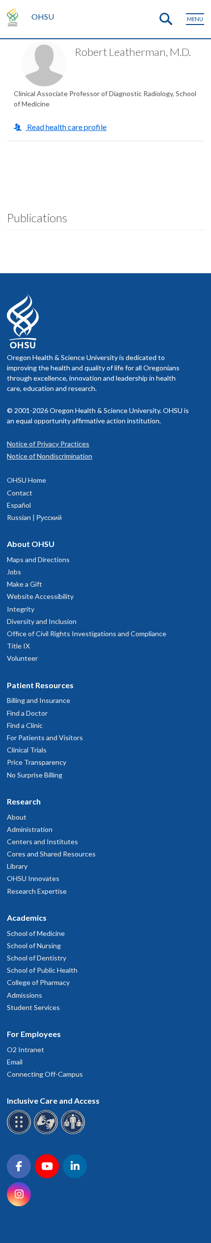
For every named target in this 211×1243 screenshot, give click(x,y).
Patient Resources (40, 685)
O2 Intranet (25, 1049)
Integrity (20, 609)
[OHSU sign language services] (47, 1132)
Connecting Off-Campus (45, 1074)
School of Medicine (36, 933)
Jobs (14, 572)
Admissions (24, 995)
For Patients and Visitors (45, 737)
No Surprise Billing (34, 775)
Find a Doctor (27, 713)
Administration (30, 829)
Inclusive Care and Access (53, 1100)
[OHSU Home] (15, 16)
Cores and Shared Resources (51, 854)
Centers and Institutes (42, 841)
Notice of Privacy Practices (48, 444)
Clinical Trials (27, 750)
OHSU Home (26, 480)
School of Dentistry (36, 958)
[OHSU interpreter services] (74, 1132)
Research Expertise (37, 891)
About (16, 817)
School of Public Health (42, 970)
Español (19, 505)
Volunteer (22, 658)
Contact (19, 493)
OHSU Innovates (33, 878)
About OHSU (30, 543)
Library (17, 866)
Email (15, 1062)
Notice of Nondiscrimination (49, 456)
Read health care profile (66, 126)
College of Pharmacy (38, 982)
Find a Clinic (25, 725)
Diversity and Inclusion (42, 621)
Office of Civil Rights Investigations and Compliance (86, 633)
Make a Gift (24, 584)
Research (24, 801)
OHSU (42, 16)
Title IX (18, 646)
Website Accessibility (40, 596)
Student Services (33, 1007)
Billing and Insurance (38, 700)
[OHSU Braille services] (20, 1132)
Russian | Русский (34, 517)
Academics (27, 917)
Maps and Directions (38, 559)
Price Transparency (36, 762)
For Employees (34, 1033)
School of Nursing (34, 945)
